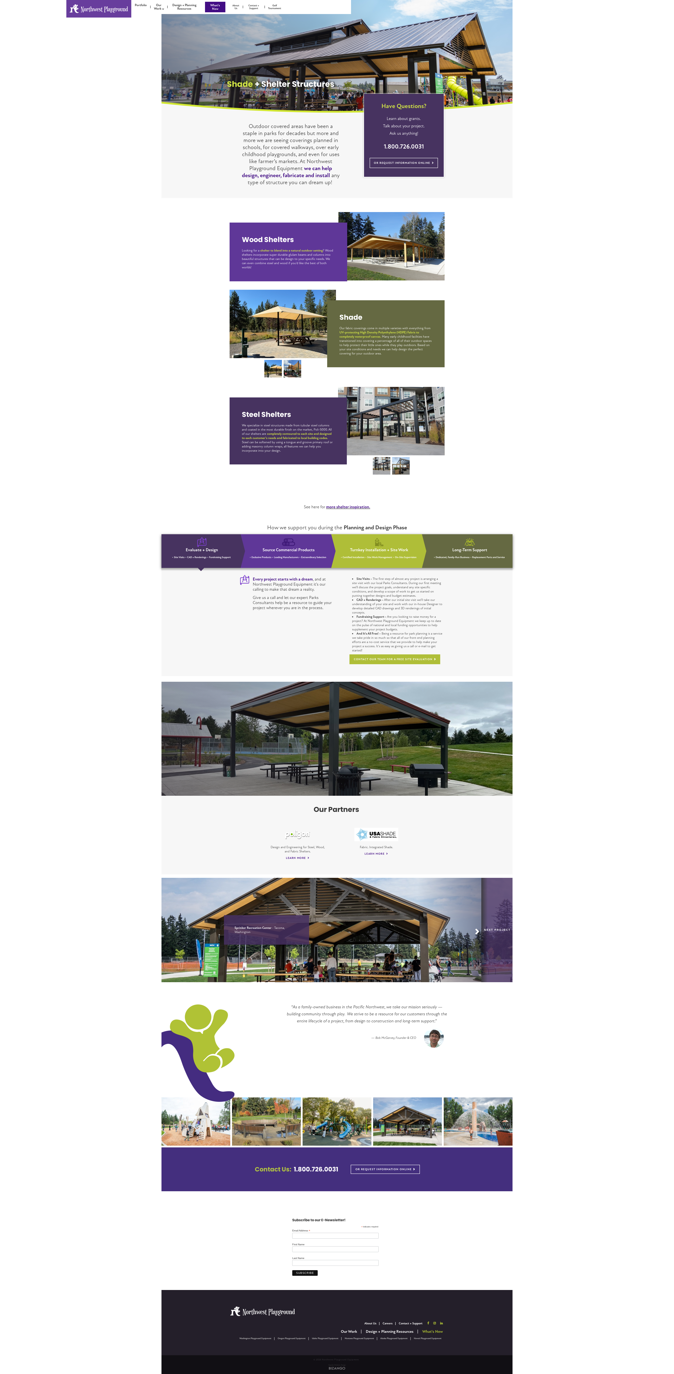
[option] (283, 324)
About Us (370, 1323)
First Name (298, 1244)
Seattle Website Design (337, 1365)
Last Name (298, 1258)
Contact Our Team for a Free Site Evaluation (393, 659)
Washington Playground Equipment (255, 1338)
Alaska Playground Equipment (394, 1338)
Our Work (349, 1331)
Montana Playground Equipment (359, 1338)
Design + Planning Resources (390, 1331)
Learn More (296, 858)
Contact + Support (410, 1323)
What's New (215, 7)
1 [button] (273, 368)
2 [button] (292, 368)
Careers (387, 1323)
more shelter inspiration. (348, 507)
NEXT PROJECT (497, 929)
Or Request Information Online (402, 163)
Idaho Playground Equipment (325, 1338)
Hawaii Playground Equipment (427, 1338)
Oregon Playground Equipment (292, 1338)
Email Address (301, 1230)
